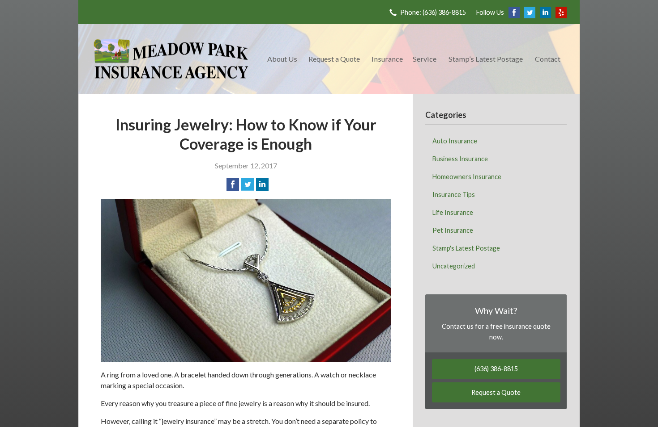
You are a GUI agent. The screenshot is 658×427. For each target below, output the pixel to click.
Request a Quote (334, 58)
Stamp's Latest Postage (466, 248)
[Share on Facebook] (232, 184)
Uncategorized (453, 266)
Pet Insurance (452, 230)
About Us (282, 58)
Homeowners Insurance (466, 176)
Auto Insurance (454, 141)
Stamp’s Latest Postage (486, 58)
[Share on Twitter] (247, 184)
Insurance (387, 58)
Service (424, 58)
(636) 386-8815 (496, 369)
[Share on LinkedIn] (262, 184)
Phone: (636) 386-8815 (433, 12)
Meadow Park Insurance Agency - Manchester (171, 59)
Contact (547, 58)
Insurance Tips (453, 194)
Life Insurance (452, 212)
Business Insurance (460, 159)
